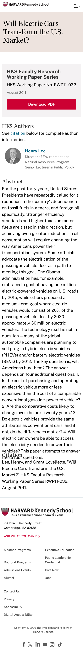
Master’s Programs (17, 550)
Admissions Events (17, 570)
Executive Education (59, 550)
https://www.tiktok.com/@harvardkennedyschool (60, 644)
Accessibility (13, 607)
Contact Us (12, 591)
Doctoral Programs (17, 562)
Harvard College (43, 631)
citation (17, 133)
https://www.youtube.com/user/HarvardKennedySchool (45, 644)
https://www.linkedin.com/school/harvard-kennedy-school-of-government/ (38, 644)
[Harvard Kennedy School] (26, 4)
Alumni (9, 578)
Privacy (9, 599)
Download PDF (41, 104)
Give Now (51, 570)
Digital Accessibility (18, 614)
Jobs (48, 578)
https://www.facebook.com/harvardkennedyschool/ (24, 644)
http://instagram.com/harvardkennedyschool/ (53, 645)
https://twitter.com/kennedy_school (31, 644)
